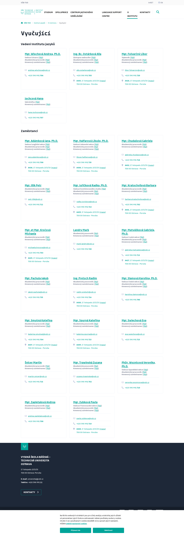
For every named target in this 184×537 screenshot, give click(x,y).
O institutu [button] (132, 14)
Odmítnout (108, 530)
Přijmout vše (75, 530)
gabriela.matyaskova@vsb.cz (137, 250)
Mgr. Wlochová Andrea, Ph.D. (43, 54)
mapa (102, 80)
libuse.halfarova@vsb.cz (87, 157)
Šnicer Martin (33, 362)
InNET (150, 2)
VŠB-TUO (24, 2)
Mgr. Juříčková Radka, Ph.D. (90, 185)
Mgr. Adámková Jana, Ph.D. (41, 140)
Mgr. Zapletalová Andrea (40, 402)
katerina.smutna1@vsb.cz (39, 334)
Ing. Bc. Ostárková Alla (87, 54)
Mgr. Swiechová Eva (134, 320)
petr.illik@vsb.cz (35, 199)
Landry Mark (81, 230)
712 (40, 57)
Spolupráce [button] (61, 12)
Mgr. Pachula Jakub (36, 278)
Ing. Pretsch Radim (85, 278)
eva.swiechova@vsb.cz (135, 334)
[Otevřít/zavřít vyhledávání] (157, 12)
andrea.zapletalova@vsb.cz (40, 416)
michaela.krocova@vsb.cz (39, 247)
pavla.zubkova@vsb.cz (86, 418)
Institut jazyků (39, 23)
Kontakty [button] (145, 12)
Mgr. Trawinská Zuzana (87, 362)
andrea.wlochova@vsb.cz (39, 70)
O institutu (52, 23)
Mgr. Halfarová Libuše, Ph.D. (90, 140)
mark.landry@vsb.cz (85, 243)
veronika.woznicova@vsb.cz (137, 382)
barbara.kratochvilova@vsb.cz (138, 199)
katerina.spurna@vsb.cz (86, 334)
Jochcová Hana (34, 98)
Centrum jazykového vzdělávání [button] (81, 14)
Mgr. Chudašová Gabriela (137, 140)
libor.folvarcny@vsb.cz (135, 70)
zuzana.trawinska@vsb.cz (87, 376)
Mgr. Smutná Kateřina (38, 320)
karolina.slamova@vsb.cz (136, 294)
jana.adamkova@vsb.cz (38, 157)
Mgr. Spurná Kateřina (86, 320)
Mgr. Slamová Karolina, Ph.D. (139, 278)
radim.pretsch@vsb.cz (86, 292)
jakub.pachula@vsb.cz (37, 292)
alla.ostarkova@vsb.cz (86, 70)
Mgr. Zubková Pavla (85, 402)
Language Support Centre (112, 14)
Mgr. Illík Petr (33, 185)
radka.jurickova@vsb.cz (86, 201)
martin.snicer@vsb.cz (37, 376)
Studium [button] (48, 12)
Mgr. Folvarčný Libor (134, 54)
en (162, 2)
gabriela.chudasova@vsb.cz (137, 154)
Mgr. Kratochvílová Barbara (139, 185)
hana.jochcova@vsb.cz (38, 112)
